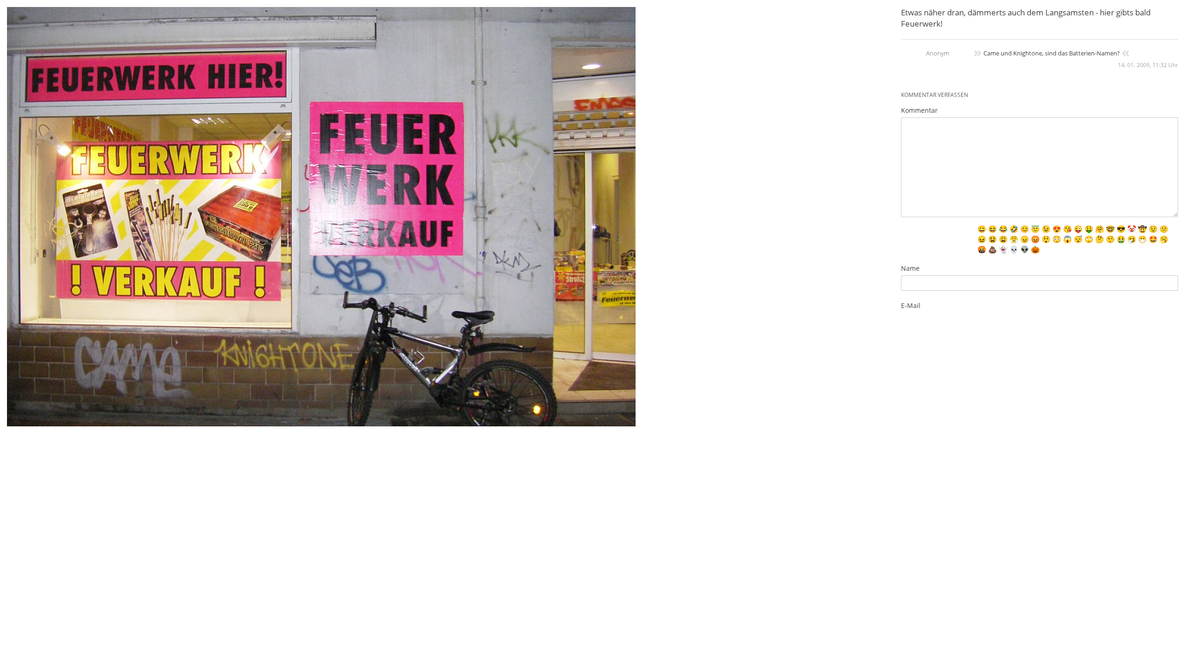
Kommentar (919, 110)
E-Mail (911, 305)
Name (910, 268)
